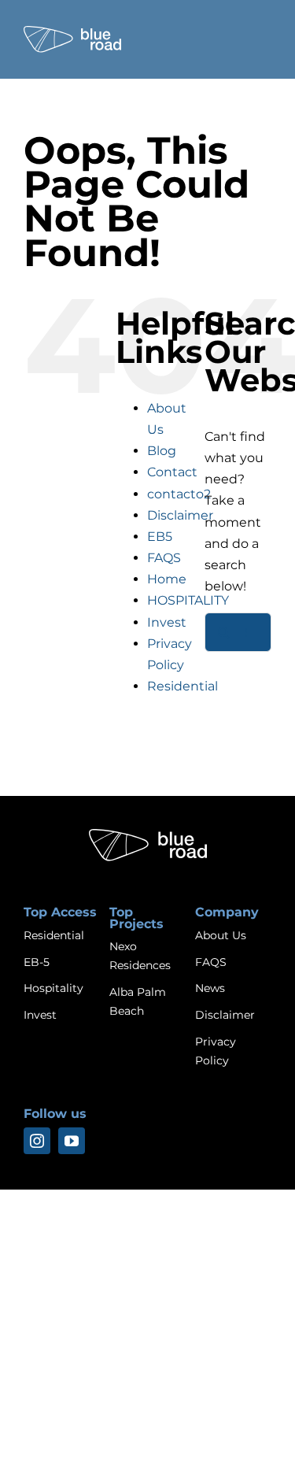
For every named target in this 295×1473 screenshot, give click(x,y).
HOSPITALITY (188, 600)
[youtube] (71, 1140)
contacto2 (179, 494)
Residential (182, 686)
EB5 (159, 536)
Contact (172, 471)
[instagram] (37, 1140)
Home (166, 579)
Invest (166, 622)
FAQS (164, 557)
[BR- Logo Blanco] (72, 31)
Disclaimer (180, 515)
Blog (161, 450)
